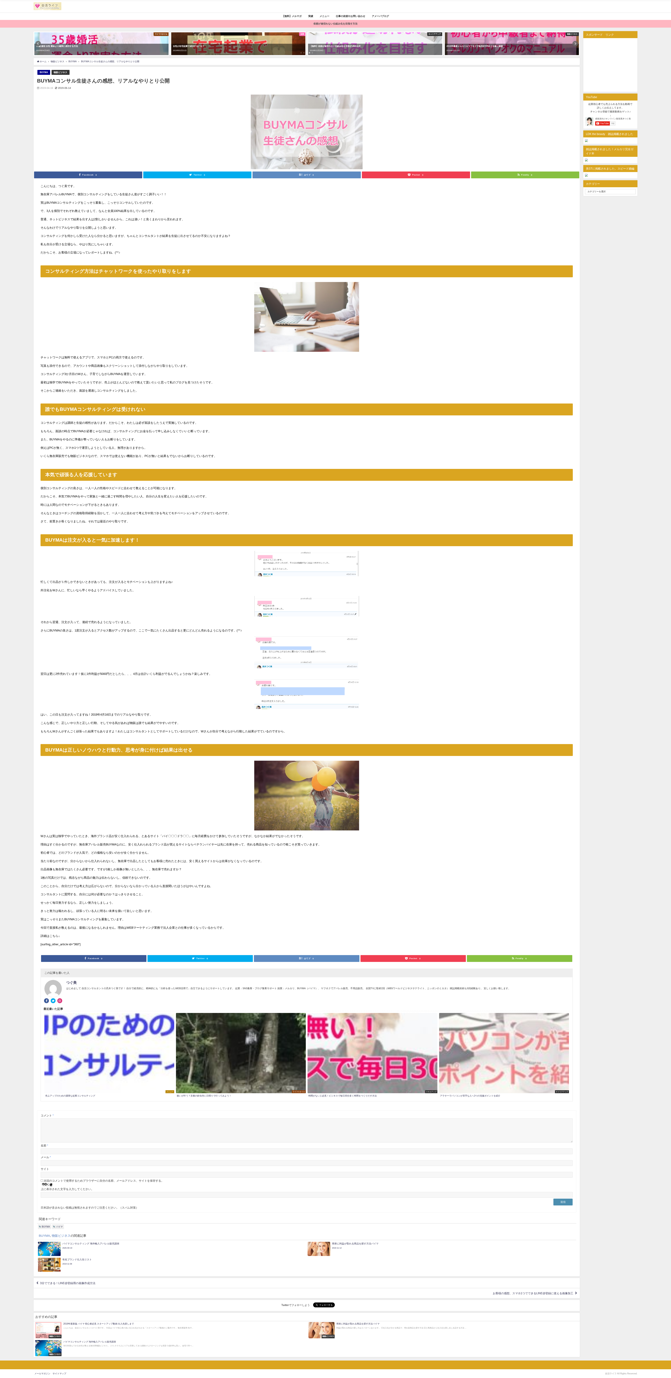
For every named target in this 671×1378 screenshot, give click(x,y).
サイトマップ (59, 1373)
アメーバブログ (380, 16)
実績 (310, 16)
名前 (44, 1145)
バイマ (59, 1227)
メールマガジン (42, 1373)
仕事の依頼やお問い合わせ (350, 16)
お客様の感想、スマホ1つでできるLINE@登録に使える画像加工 (533, 1293)
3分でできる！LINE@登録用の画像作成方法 (67, 1283)
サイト (45, 1169)
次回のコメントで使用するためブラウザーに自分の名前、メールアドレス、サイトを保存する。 (104, 1180)
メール (46, 1157)
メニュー (324, 16)
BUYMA (44, 72)
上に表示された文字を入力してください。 (67, 1189)
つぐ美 (71, 982)
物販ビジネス (60, 72)
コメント (47, 1115)
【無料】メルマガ (292, 16)
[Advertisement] (614, 64)
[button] (38, 44)
